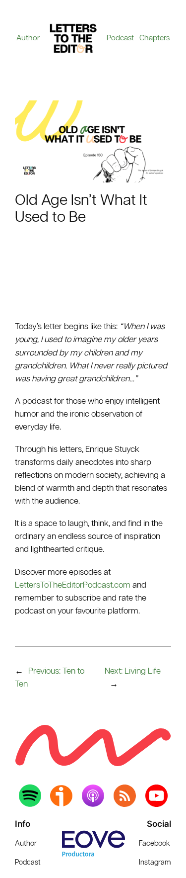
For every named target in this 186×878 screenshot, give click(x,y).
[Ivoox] (61, 796)
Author (28, 38)
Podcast (120, 38)
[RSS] (125, 796)
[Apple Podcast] (93, 796)
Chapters (154, 38)
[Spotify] (30, 795)
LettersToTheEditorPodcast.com (72, 585)
